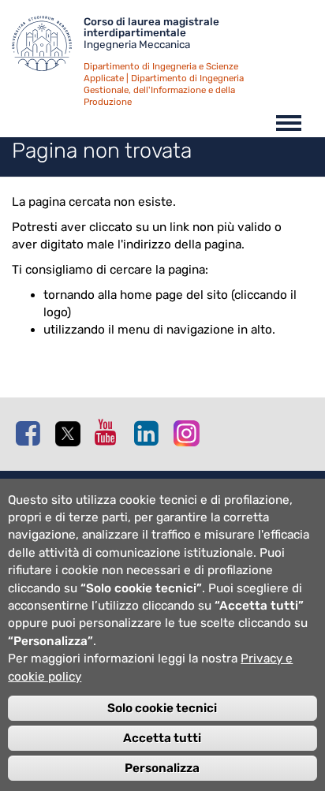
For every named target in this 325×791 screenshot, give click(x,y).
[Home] (48, 47)
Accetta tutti (162, 738)
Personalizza (162, 768)
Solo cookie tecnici (162, 708)
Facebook (31, 433)
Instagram (189, 432)
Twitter (71, 434)
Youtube (110, 432)
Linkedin (150, 433)
